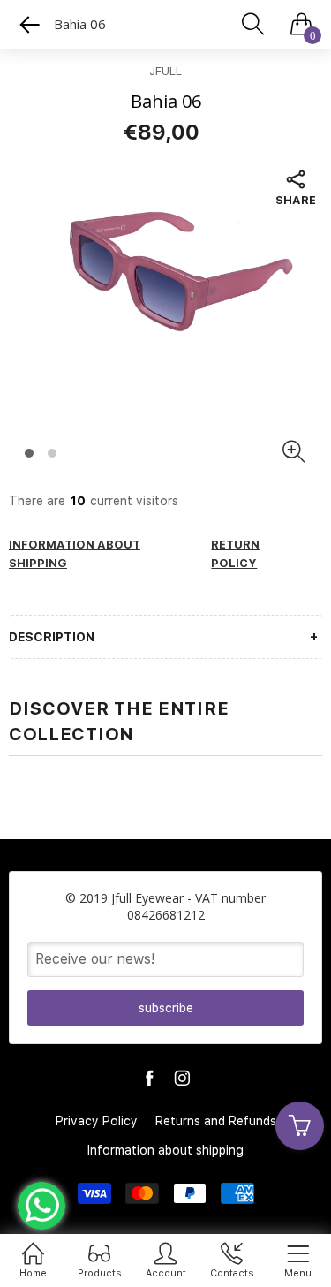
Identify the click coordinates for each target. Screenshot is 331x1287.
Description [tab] (51, 637)
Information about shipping (165, 1150)
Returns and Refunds (215, 1121)
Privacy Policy (97, 1121)
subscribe (166, 1008)
